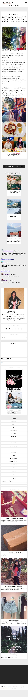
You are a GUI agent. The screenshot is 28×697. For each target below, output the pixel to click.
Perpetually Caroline (8, 686)
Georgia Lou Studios (5, 688)
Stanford (14, 464)
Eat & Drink (12, 14)
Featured (14, 436)
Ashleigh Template (16, 686)
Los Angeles (14, 442)
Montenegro (14, 446)
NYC (18, 14)
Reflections (14, 458)
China (14, 424)
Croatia (14, 427)
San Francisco (14, 461)
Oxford (14, 452)
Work (14, 474)
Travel (14, 471)
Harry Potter (14, 439)
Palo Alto (14, 455)
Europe (14, 433)
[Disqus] (14, 266)
